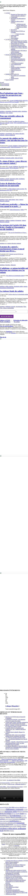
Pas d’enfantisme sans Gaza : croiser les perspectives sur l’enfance (11, 95)
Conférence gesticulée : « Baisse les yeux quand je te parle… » (14, 205)
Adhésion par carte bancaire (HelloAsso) (21, 24)
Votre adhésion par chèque (11, 887)
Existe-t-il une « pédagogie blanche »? (16, 784)
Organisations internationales (18, 59)
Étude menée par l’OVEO (17, 43)
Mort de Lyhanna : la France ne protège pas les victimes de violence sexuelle (16, 725)
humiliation (21, 178)
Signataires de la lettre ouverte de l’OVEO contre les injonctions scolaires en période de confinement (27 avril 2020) (16, 872)
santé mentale (6, 821)
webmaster (16, 845)
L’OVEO (7, 13)
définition (13, 333)
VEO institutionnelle (16, 64)
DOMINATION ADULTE (12, 74)
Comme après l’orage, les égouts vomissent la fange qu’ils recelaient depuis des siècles (16, 723)
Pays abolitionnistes (16, 57)
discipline (7, 265)
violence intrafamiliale (8, 308)
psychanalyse (16, 819)
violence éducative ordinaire (7, 180)
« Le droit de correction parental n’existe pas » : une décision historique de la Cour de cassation (16, 739)
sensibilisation (14, 821)
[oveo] (0, 2)
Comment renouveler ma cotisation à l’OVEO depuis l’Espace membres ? (16, 861)
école (6, 199)
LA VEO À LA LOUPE (11, 39)
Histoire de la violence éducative (19, 46)
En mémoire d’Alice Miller (13, 780)
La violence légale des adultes (11, 291)
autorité (7, 178)
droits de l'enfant (19, 158)
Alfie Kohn (6, 807)
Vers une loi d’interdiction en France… (14, 891)
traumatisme (20, 823)
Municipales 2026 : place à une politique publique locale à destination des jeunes (15, 735)
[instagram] (4, 83)
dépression (13, 813)
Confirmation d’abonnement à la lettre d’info (16, 892)
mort (25, 815)
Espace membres (9, 79)
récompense (18, 220)
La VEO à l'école (11, 188)
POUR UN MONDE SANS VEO (14, 54)
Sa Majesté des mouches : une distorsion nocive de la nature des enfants (15, 720)
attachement (17, 807)
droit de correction (22, 811)
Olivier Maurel (10, 817)
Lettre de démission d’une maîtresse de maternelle (10, 184)
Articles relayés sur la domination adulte (18, 294)
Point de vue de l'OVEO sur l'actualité (9, 102)
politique (7, 220)
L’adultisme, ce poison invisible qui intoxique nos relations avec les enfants (14, 270)
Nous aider (13, 36)
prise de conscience (8, 819)
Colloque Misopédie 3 (12, 706)
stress (17, 199)
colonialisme (8, 111)
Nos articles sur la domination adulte (15, 275)
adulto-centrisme (9, 286)
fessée (22, 813)
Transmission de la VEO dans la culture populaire (19, 51)
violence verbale (21, 826)
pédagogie (13, 265)
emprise (25, 286)
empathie (18, 813)
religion (1, 821)
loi (6, 243)
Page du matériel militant (6, 326)
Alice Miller (12, 807)
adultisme (2, 111)
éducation (6, 830)
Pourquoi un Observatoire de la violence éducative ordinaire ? (18, 15)
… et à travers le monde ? (17, 63)
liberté (8, 815)
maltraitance (16, 815)
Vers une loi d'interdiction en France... (17, 232)
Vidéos (12, 71)
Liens (12, 72)
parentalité (18, 817)
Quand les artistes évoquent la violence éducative (18, 68)
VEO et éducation (13, 168)
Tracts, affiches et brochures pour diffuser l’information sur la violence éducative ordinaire (15, 881)
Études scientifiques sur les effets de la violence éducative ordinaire (19, 41)
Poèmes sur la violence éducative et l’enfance (16, 876)
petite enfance (11, 199)
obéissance (2, 817)
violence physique (17, 824)
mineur (22, 815)
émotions (12, 830)
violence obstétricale (10, 135)
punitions (12, 220)
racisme (11, 112)
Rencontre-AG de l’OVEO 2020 (13, 877)
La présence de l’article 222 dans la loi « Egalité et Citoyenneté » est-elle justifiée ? (13, 227)
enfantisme (24, 111)
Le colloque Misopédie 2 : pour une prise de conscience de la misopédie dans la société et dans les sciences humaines (16, 747)
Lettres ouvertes (15, 35)
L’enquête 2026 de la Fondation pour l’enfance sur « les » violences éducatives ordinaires (15, 729)
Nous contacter (14, 38)
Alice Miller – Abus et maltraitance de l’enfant (11, 786)
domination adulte (16, 111)
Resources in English (16, 53)
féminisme (2, 112)
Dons (17, 28)
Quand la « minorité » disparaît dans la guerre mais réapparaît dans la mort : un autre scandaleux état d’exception (16, 743)
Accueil (2, 82)
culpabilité (25, 809)
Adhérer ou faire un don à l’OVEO (14, 878)
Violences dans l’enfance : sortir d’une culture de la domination (13, 761)
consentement (8, 133)
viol (13, 133)
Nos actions (14, 29)
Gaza (7, 112)
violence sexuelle (12, 826)
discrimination (19, 306)
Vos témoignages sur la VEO (18, 45)
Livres (12, 66)
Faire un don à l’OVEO (11, 863)
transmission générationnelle (7, 288)
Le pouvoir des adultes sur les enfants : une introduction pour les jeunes (13, 140)
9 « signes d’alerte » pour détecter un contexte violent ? (13, 162)
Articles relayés (14, 78)
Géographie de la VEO (16, 56)
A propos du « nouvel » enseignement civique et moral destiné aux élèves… (12, 249)
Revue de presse (20, 34)
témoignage (9, 331)
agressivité (2, 807)
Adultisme (15, 145)
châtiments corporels (10, 306)
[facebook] (4, 85)
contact (3, 844)
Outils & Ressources (16, 70)
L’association (14, 17)
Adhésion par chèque (21, 27)
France (25, 813)
